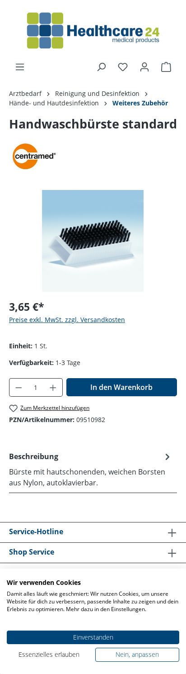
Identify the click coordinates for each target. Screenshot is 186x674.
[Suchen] (101, 67)
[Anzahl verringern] (18, 387)
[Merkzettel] (123, 67)
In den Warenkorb (121, 387)
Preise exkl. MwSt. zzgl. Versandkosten (67, 319)
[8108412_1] (93, 241)
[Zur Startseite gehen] (93, 31)
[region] (93, 241)
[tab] (90, 469)
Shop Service (31, 552)
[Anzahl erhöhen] (53, 387)
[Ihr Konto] (144, 67)
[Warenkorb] (166, 67)
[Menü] (20, 67)
